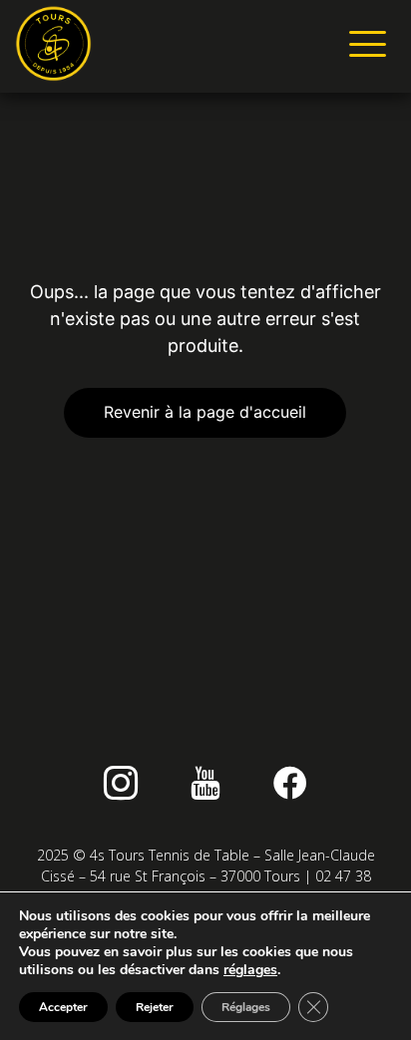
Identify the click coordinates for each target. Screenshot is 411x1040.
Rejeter (155, 1007)
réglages (250, 970)
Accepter (63, 1007)
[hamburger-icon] (363, 47)
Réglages (245, 1007)
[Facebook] (290, 783)
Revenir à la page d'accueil (205, 412)
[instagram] (121, 783)
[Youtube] (205, 783)
